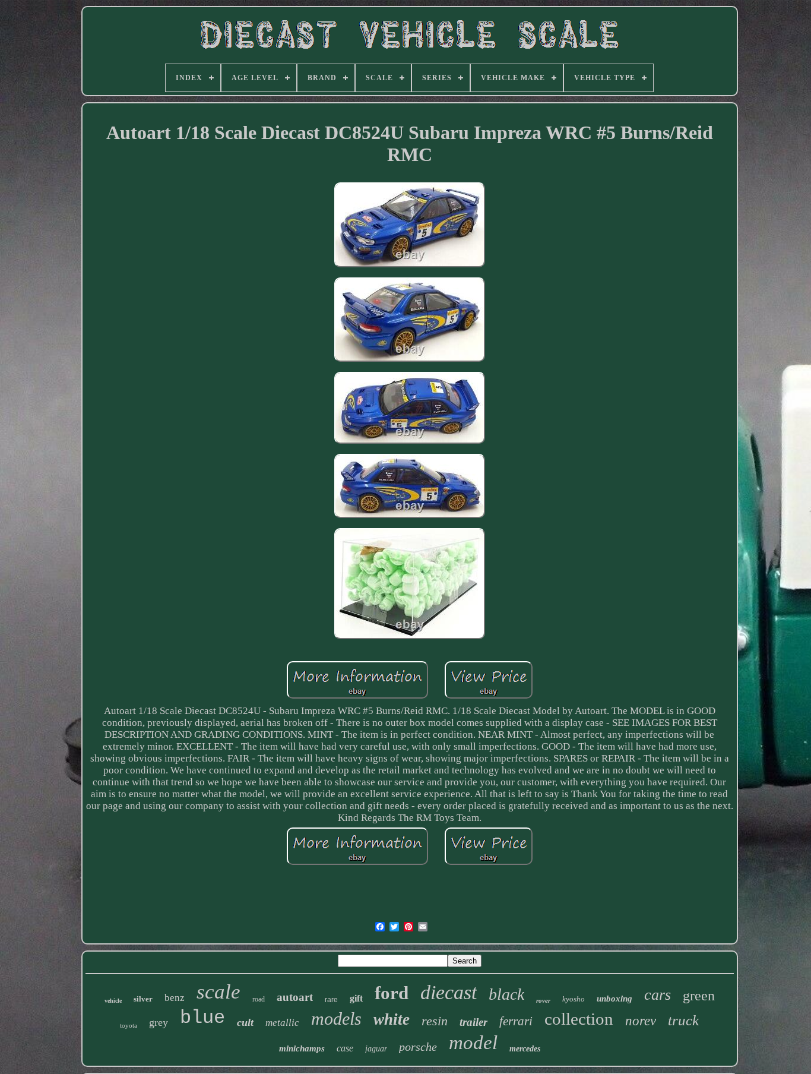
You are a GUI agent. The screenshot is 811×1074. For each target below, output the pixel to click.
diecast (448, 992)
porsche (418, 1046)
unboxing (614, 998)
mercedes (524, 1048)
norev (640, 1020)
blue (202, 1018)
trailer (473, 1022)
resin (435, 1020)
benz (174, 997)
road (258, 999)
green (699, 995)
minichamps (302, 1048)
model (473, 1042)
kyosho (573, 998)
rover (543, 1000)
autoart (295, 997)
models (336, 1018)
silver (143, 998)
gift (356, 998)
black (506, 994)
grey (158, 1022)
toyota (128, 1025)
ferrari (516, 1021)
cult (245, 1022)
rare (331, 1000)
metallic (282, 1022)
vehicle (113, 1000)
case (345, 1048)
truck (683, 1020)
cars (657, 994)
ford (391, 993)
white (391, 1019)
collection (578, 1018)
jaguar (376, 1048)
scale (218, 991)
